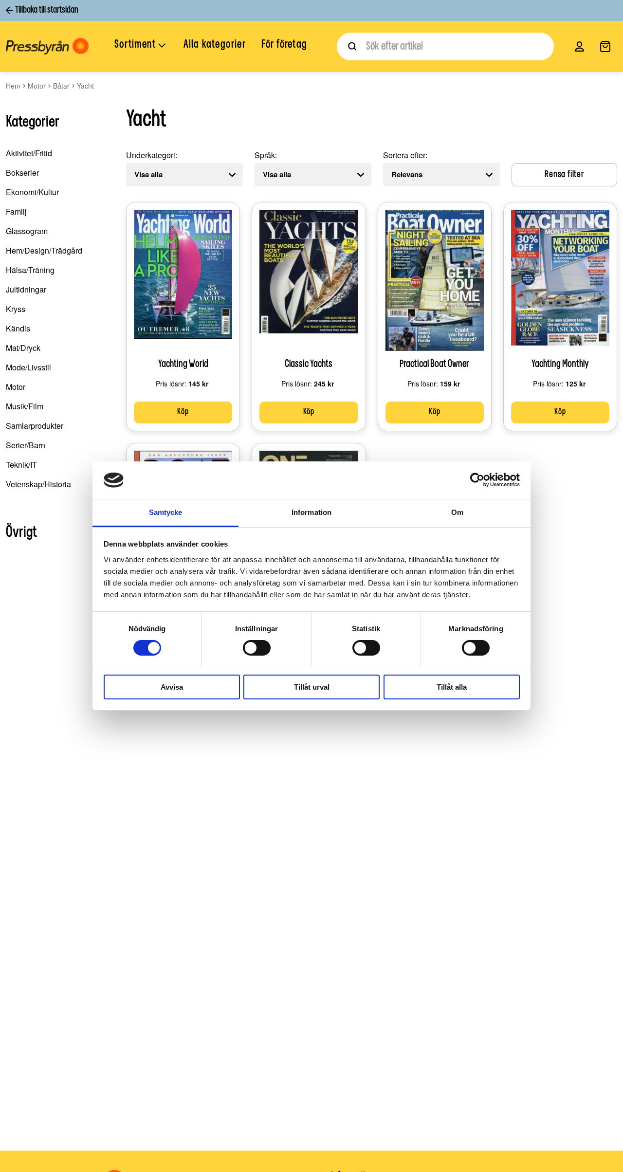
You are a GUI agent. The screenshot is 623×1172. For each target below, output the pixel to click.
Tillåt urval (312, 687)
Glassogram (27, 231)
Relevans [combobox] (406, 174)
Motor (37, 86)
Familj (16, 211)
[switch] (257, 648)
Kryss (15, 308)
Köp (182, 412)
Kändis (18, 328)
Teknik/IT (21, 464)
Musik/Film (24, 406)
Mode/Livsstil (28, 367)
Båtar (61, 86)
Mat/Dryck (23, 347)
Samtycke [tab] (166, 512)
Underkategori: (151, 155)
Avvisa (172, 687)
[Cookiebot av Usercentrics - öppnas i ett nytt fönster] (477, 480)
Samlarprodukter (34, 425)
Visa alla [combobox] (148, 174)
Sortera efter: (405, 155)
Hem (13, 86)
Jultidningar (26, 289)
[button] (141, 45)
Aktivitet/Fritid (29, 153)
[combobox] (445, 46)
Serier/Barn (25, 445)
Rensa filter (564, 175)
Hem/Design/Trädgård (44, 250)
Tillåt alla (452, 687)
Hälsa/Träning (30, 269)
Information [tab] (311, 512)
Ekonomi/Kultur (32, 192)
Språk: (266, 155)
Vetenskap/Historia (38, 484)
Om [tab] (457, 512)
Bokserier (22, 172)
